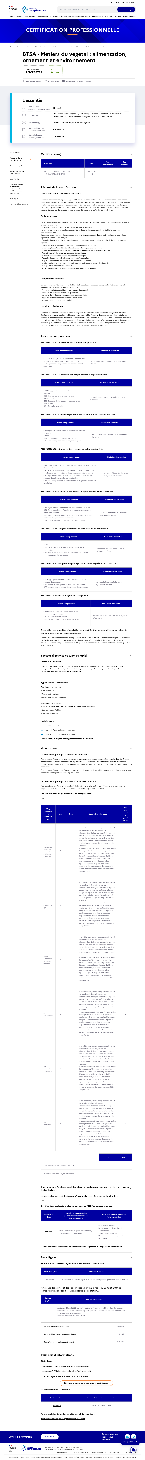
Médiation (115, 3)
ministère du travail (81, 1452)
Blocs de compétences (55, 336)
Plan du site (80, 1457)
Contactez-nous (131, 1457)
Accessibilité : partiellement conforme (97, 1457)
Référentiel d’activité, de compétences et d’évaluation (63, 1418)
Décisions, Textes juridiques (125, 16)
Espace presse (24, 1457)
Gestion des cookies (69, 1457)
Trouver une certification (24, 47)
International (128, 3)
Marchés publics (35, 1457)
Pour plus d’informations (57, 1355)
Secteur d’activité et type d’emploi (64, 655)
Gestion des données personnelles (51, 1457)
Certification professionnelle (36, 16)
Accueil (12, 47)
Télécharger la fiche (33, 81)
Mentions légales (120, 1457)
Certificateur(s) (51, 154)
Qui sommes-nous (16, 16)
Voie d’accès (49, 748)
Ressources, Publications (102, 16)
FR (86, 81)
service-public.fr (115, 1452)
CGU (111, 1457)
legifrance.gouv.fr (98, 1452)
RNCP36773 (48, 1232)
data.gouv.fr (130, 1452)
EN (89, 81)
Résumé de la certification (58, 187)
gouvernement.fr (63, 1452)
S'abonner (49, 1436)
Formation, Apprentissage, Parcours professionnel (70, 16)
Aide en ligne (53, 81)
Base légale (48, 1257)
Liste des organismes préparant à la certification (86, 1383)
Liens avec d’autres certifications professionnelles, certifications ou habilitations (85, 1188)
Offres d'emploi (13, 1457)
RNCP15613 (57, 1406)
